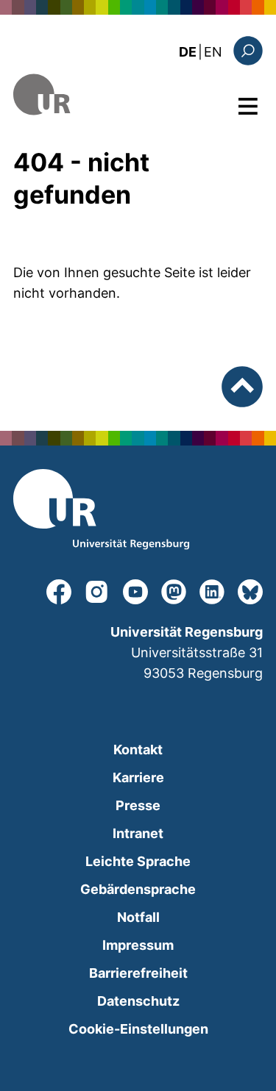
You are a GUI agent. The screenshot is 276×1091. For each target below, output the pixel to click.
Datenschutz (138, 1001)
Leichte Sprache (138, 861)
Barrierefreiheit (138, 973)
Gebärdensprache (138, 889)
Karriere (138, 777)
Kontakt (138, 749)
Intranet (138, 833)
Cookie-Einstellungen (138, 1029)
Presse (138, 805)
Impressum (138, 945)
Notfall (138, 917)
